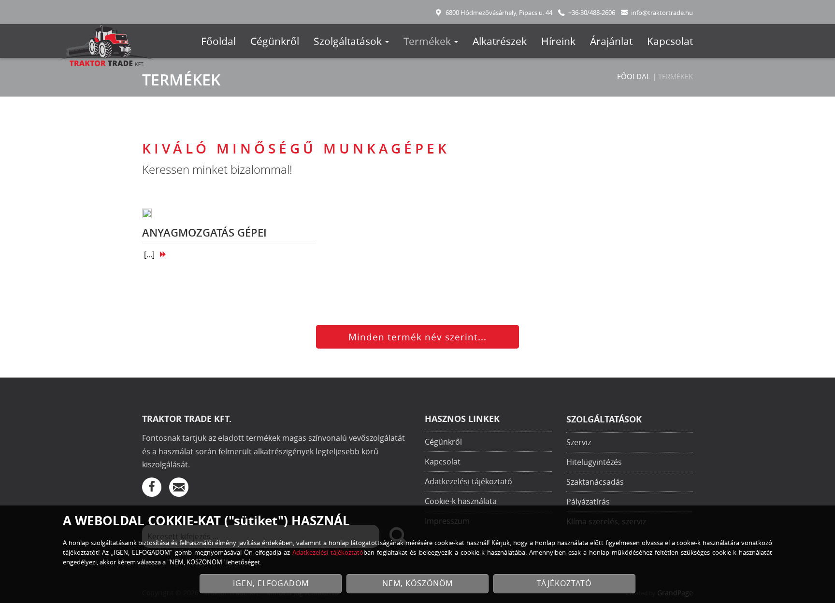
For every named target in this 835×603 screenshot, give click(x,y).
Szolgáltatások (349, 41)
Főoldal (218, 41)
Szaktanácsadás (595, 482)
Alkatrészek (500, 41)
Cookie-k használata (461, 501)
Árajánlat (611, 41)
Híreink (558, 41)
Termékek (428, 41)
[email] (178, 487)
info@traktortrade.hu (662, 13)
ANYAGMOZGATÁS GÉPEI (204, 232)
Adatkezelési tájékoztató (468, 481)
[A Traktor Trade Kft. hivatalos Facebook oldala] (151, 487)
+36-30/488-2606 (591, 13)
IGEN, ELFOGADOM (271, 583)
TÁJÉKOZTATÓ (564, 583)
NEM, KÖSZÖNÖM (417, 583)
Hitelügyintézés (594, 462)
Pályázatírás (588, 501)
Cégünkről (274, 41)
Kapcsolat (670, 41)
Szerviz (578, 442)
